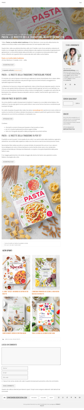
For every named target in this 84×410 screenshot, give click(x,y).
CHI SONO (34, 397)
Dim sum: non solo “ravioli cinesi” (12, 245)
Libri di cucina (8, 339)
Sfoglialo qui (7, 118)
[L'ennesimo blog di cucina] (4, 2)
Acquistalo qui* (8, 64)
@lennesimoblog (69, 70)
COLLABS (43, 397)
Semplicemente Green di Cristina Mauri (14, 333)
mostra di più (17, 70)
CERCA (78, 103)
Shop (51, 397)
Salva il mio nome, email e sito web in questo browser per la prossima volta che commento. (31, 381)
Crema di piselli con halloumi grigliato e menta (16, 243)
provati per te (38, 110)
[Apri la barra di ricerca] (79, 2)
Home (3, 34)
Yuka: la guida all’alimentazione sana (43, 333)
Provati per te (9, 34)
